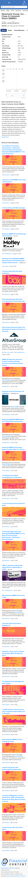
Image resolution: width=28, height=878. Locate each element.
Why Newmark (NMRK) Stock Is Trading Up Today (12, 740)
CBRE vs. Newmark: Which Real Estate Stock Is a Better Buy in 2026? (12, 567)
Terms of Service (20, 876)
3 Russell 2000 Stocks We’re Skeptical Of (11, 624)
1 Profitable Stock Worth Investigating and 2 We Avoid (11, 476)
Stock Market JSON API (7, 868)
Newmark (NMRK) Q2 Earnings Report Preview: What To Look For (13, 448)
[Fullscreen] (3, 77)
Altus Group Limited (9, 352)
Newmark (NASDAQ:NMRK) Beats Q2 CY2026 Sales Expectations (13, 420)
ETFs (12, 10)
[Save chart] (3, 81)
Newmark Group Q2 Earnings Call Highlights (13, 392)
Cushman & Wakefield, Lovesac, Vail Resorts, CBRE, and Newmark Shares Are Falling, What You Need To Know (13, 798)
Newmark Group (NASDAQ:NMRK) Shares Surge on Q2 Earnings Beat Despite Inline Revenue (14, 260)
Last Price (4, 21)
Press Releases (19, 30)
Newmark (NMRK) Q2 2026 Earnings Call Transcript (14, 235)
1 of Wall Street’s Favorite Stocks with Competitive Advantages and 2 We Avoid (13, 711)
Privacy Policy (10, 876)
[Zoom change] (3, 73)
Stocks (3, 10)
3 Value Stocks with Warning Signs (13, 208)
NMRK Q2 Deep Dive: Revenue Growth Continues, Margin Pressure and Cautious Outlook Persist (12, 362)
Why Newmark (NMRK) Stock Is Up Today (13, 596)
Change (13, 21)
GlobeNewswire (20, 352)
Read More (5, 137)
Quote (4, 30)
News (8, 10)
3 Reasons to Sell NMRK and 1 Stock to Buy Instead (14, 180)
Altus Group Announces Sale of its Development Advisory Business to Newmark (14, 329)
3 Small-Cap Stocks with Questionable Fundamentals (11, 768)
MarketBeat (7, 414)
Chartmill (6, 266)
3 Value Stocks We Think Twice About (12, 828)
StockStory (7, 174)
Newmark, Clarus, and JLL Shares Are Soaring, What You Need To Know (13, 653)
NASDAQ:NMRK (6, 380)
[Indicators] (3, 70)
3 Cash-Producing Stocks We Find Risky (13, 504)
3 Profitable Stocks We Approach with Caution (13, 682)
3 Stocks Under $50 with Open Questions (12, 272)
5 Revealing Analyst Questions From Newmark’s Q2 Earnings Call (13, 300)
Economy (18, 10)
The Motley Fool (8, 253)
